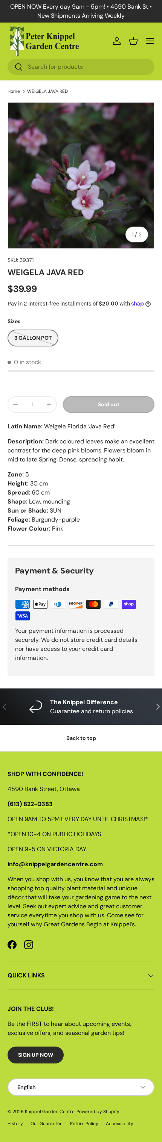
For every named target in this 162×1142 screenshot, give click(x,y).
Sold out (108, 404)
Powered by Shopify (97, 1112)
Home (14, 91)
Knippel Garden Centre (50, 1112)
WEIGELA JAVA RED (47, 91)
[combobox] (81, 67)
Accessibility (119, 1124)
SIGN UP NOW (35, 1054)
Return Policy (84, 1124)
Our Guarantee (47, 1124)
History (15, 1124)
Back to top (81, 738)
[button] (133, 41)
